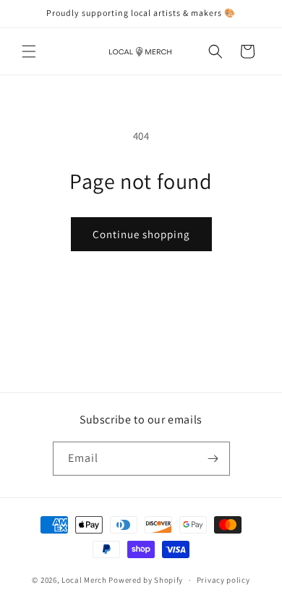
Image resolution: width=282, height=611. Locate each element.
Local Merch (84, 580)
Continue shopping (141, 234)
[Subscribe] (213, 459)
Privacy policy (223, 580)
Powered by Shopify (145, 580)
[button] (29, 51)
